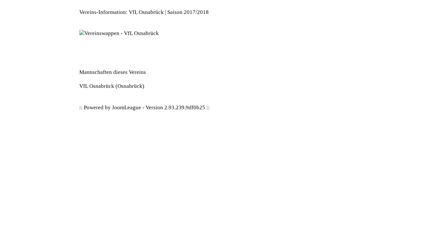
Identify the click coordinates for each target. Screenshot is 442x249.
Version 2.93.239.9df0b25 (175, 107)
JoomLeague (126, 107)
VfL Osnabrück (96, 86)
